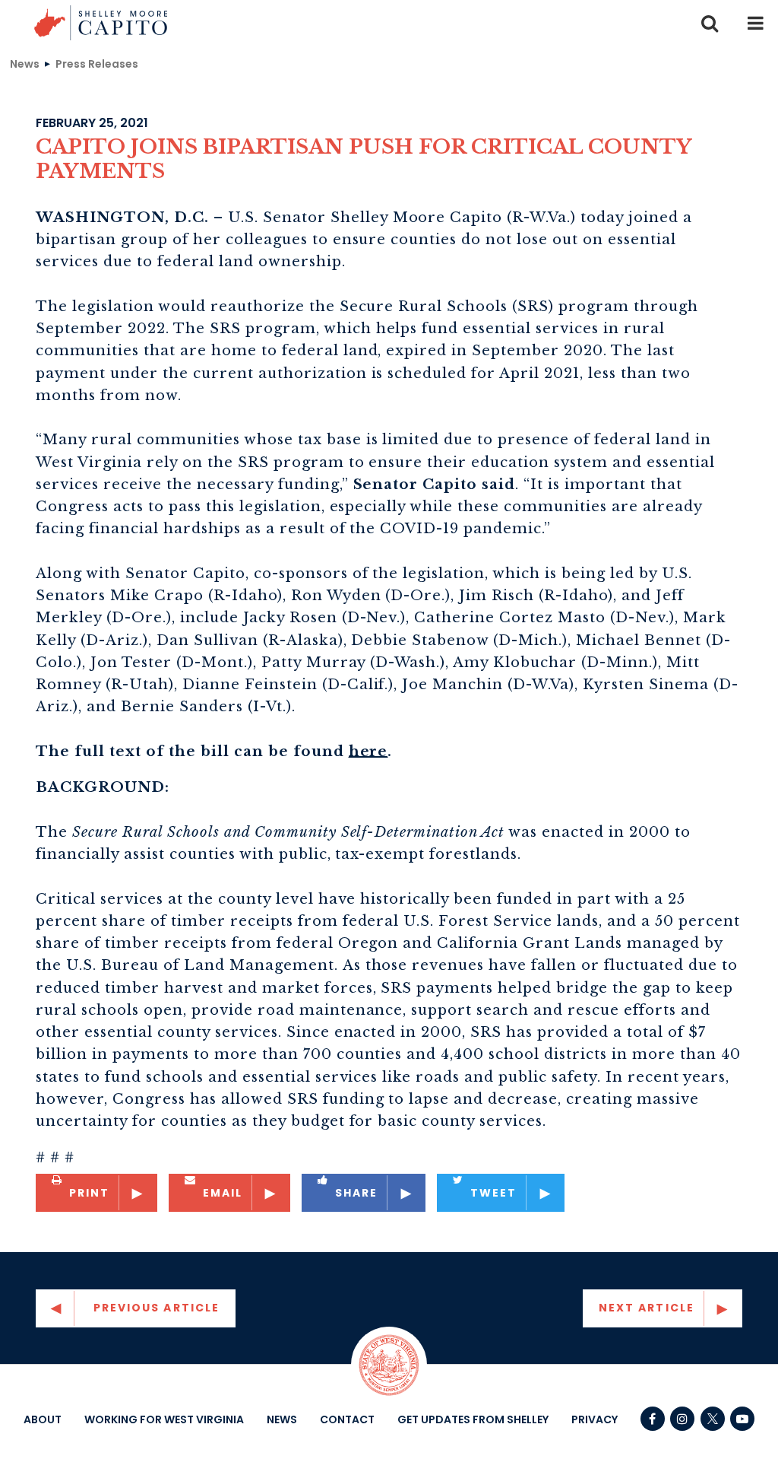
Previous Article (156, 1307)
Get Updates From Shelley (473, 1419)
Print (89, 1192)
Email (223, 1192)
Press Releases (96, 63)
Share (356, 1192)
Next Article (646, 1307)
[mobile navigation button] (755, 23)
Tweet (493, 1192)
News (25, 63)
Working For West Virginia (164, 1419)
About (43, 1419)
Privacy (594, 1419)
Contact (347, 1419)
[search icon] (709, 23)
